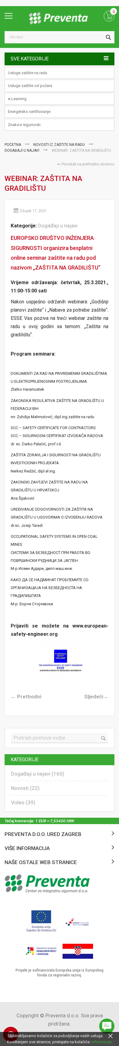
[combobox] (59, 37)
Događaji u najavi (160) (37, 774)
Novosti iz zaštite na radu (59, 145)
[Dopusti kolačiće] (110, 1036)
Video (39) (23, 802)
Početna (13, 145)
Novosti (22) (25, 788)
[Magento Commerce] (59, 18)
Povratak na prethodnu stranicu (87, 164)
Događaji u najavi (22, 150)
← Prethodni (26, 696)
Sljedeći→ (96, 696)
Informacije (101, 1042)
